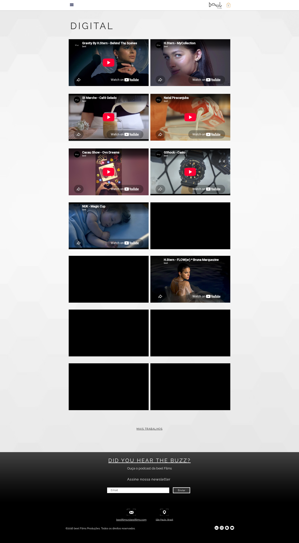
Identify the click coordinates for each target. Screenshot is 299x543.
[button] (71, 4)
